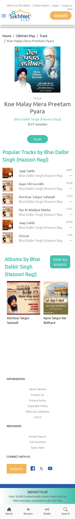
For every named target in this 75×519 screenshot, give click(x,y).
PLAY (37, 139)
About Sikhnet (37, 389)
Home (6, 36)
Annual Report (37, 436)
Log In (37, 417)
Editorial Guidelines (37, 411)
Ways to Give (67, 7)
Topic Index (38, 447)
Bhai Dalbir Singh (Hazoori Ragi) (37, 119)
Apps (56, 5)
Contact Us (37, 394)
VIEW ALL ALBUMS (60, 261)
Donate (60, 15)
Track (43, 36)
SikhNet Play (25, 36)
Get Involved (37, 442)
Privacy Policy (37, 400)
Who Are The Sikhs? (18, 5)
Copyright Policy (38, 406)
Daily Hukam (41, 5)
